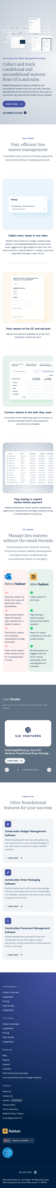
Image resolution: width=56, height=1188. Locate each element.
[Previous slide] (7, 770)
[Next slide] (49, 770)
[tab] (18, 769)
